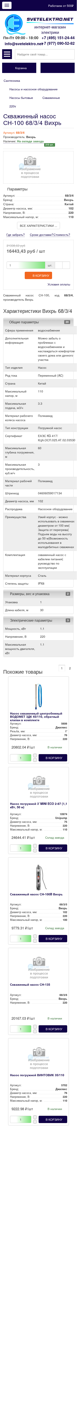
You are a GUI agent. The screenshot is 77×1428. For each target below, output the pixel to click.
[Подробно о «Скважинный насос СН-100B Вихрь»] (38, 879)
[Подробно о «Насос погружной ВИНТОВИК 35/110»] (38, 1059)
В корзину (41, 275)
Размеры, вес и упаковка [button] (29, 593)
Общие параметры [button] (24, 321)
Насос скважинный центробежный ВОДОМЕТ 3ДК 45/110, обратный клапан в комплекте (36, 716)
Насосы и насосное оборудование (33, 89)
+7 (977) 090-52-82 (58, 43)
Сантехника (12, 80)
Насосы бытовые (21, 97)
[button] (7, 54)
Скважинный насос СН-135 (30, 984)
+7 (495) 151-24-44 (58, 37)
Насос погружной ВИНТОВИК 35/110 (37, 1075)
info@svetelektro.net (24, 43)
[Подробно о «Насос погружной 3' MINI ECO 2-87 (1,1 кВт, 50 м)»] (38, 788)
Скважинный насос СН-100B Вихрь (36, 894)
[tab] (38, 322)
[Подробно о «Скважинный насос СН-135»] (38, 969)
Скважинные (51, 97)
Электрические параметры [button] (30, 620)
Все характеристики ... (38, 225)
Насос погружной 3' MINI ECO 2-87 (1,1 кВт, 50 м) (38, 805)
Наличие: (28, 141)
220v (12, 106)
